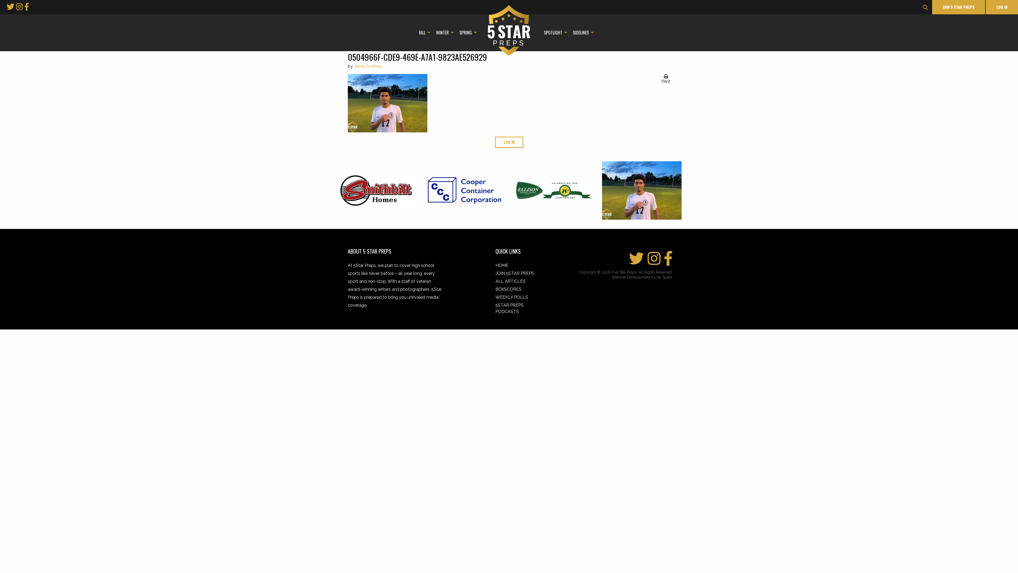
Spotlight (553, 32)
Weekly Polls (511, 297)
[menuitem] (423, 32)
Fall (422, 32)
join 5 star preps (959, 7)
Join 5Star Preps (514, 273)
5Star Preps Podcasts (509, 308)
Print (665, 81)
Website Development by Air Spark (642, 277)
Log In (1002, 7)
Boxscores (508, 289)
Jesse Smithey (368, 66)
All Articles (510, 281)
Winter (442, 32)
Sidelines (581, 32)
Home (501, 265)
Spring (465, 32)
